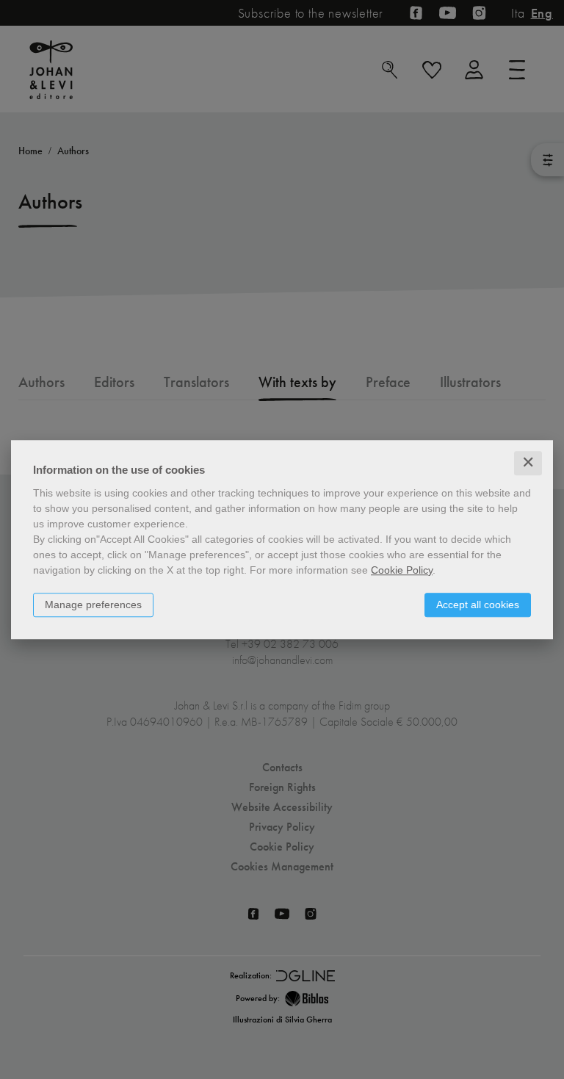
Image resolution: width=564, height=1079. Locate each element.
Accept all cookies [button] (477, 604)
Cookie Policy (402, 570)
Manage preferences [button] (93, 604)
